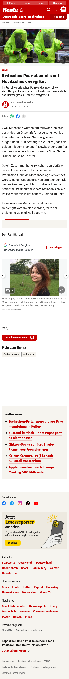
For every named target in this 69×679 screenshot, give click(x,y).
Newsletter (9, 573)
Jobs (41, 3)
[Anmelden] (55, 9)
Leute (15, 587)
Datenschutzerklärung (14, 667)
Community (39, 568)
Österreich (10, 17)
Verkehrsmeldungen (45, 611)
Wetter (54, 568)
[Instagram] (20, 503)
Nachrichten (18, 23)
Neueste (58, 17)
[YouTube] (36, 503)
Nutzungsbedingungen (43, 667)
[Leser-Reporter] (48, 9)
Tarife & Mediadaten (29, 661)
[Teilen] (24, 116)
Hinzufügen (56, 247)
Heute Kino (29, 592)
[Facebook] (18, 116)
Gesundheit (9, 611)
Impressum (8, 661)
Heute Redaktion (24, 102)
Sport (22, 17)
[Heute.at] (10, 9)
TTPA (47, 661)
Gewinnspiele (37, 606)
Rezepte (55, 606)
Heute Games (10, 592)
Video (28, 617)
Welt (29, 23)
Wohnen (25, 611)
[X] (12, 503)
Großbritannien (11, 354)
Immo (27, 3)
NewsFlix (57, 3)
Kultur (27, 587)
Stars (5, 587)
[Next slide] (66, 275)
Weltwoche (28, 354)
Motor (6, 617)
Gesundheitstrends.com (29, 630)
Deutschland (44, 562)
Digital (38, 587)
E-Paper (11, 3)
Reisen (17, 617)
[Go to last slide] (3, 275)
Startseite (6, 23)
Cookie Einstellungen (13, 673)
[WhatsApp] (12, 116)
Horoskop (52, 587)
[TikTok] (28, 503)
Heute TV (45, 592)
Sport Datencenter (14, 606)
